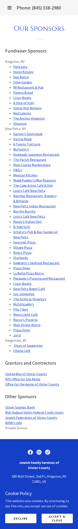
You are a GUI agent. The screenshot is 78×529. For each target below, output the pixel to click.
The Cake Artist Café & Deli (33, 185)
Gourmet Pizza (24, 242)
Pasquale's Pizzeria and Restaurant (39, 278)
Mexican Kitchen (25, 175)
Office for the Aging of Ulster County (32, 384)
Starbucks (20, 258)
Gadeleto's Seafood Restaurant (36, 263)
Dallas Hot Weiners (27, 108)
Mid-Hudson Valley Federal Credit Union (34, 412)
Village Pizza (22, 247)
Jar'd (17, 335)
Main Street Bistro (27, 325)
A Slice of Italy (23, 103)
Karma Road (22, 139)
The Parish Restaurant (30, 159)
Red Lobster (22, 113)
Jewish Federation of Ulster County (31, 417)
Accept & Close (57, 518)
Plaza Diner (21, 268)
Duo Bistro (21, 77)
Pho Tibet (20, 309)
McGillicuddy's (23, 304)
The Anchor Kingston (29, 118)
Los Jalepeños (23, 294)
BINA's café (13, 423)
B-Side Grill (21, 227)
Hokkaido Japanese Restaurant (36, 154)
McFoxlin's (21, 149)
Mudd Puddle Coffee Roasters (34, 180)
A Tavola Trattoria (26, 144)
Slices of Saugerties (28, 345)
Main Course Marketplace (31, 165)
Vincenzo (20, 123)
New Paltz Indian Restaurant (34, 206)
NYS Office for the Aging (22, 379)
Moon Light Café (25, 314)
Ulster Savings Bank (20, 407)
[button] (9, 7)
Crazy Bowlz (22, 98)
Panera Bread (23, 92)
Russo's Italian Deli (27, 221)
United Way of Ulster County (26, 374)
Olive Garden (22, 82)
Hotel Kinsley (23, 72)
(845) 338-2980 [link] (46, 8)
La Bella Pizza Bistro (28, 273)
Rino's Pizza (22, 252)
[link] (30, 452)
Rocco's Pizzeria (25, 320)
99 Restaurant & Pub (28, 87)
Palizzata (20, 67)
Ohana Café (21, 351)
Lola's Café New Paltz (29, 190)
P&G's (17, 170)
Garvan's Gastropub (27, 134)
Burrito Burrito (24, 211)
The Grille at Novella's (29, 299)
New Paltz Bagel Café (29, 289)
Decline (21, 518)
